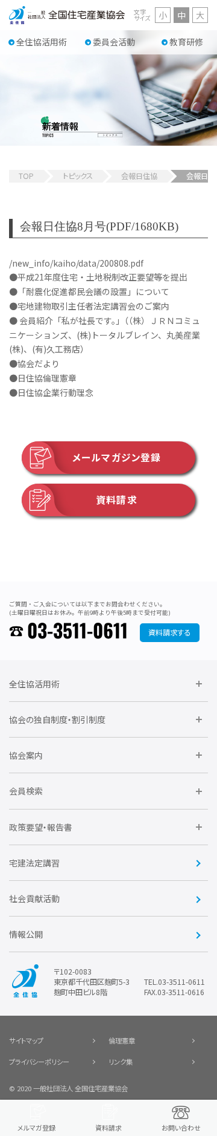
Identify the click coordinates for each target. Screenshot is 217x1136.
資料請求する (169, 632)
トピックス (78, 175)
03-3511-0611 (77, 632)
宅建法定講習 (34, 863)
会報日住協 (139, 175)
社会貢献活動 (34, 898)
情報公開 (26, 934)
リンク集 (120, 1061)
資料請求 (116, 500)
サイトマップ (26, 1040)
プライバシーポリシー (39, 1061)
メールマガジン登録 (117, 457)
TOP (26, 175)
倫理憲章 (121, 1040)
